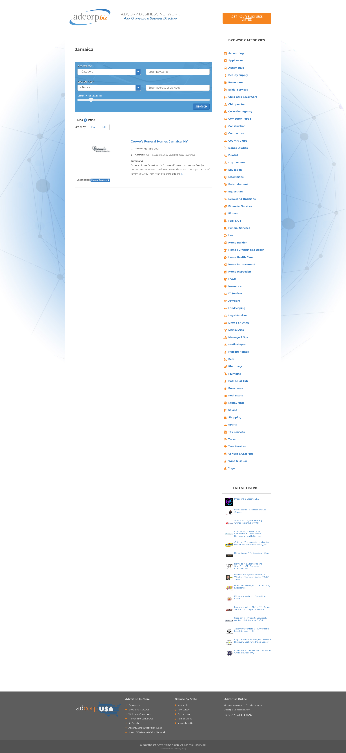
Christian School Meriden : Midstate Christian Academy (252, 651)
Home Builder (237, 242)
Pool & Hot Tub (238, 381)
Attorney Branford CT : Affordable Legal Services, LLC (251, 629)
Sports (232, 424)
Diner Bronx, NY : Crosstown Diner (252, 553)
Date (94, 127)
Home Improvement (241, 264)
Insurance (234, 286)
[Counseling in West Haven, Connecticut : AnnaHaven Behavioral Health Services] (229, 533)
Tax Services (236, 432)
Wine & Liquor (237, 461)
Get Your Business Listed (247, 18)
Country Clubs (237, 140)
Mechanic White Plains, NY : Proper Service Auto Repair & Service (252, 608)
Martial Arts (236, 330)
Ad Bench (133, 723)
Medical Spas (237, 344)
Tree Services (237, 446)
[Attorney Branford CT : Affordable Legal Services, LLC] (229, 631)
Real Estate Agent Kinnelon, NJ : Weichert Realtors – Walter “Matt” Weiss (251, 577)
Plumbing (234, 373)
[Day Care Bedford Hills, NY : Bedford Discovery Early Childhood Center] (229, 642)
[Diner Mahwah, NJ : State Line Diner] (229, 598)
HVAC (232, 279)
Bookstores (235, 82)
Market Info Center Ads (140, 718)
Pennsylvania (184, 718)
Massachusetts (185, 723)
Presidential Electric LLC (246, 498)
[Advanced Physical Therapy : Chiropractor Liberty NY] (229, 523)
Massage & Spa (238, 337)
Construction (236, 126)
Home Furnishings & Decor (246, 249)
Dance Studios (238, 148)
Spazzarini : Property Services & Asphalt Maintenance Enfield (250, 619)
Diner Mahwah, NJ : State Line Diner (249, 597)
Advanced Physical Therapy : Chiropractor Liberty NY (248, 521)
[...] (182, 173)
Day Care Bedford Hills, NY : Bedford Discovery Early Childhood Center (252, 640)
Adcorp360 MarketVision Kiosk (145, 727)
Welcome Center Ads (139, 714)
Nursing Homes (238, 351)
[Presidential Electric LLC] (229, 501)
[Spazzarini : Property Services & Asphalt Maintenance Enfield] (229, 620)
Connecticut (184, 714)
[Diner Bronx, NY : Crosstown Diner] (229, 555)
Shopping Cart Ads (138, 709)
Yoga (231, 468)
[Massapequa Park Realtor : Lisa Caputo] (229, 512)
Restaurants (236, 402)
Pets (231, 359)
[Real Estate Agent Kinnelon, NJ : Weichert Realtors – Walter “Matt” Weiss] (229, 577)
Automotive (236, 67)
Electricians (235, 177)
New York (182, 705)
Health (232, 235)
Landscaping (236, 308)
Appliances (235, 60)
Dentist (233, 155)
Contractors (236, 133)
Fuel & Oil (234, 220)
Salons (232, 410)
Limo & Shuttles (238, 322)
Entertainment (238, 184)
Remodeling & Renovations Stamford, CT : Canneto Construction (248, 566)
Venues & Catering (240, 453)
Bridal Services (238, 89)
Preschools (235, 388)
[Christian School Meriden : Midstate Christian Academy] (229, 652)
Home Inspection (239, 271)
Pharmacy (235, 366)
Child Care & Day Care (242, 96)
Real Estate (235, 395)
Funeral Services (99, 180)
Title (104, 127)
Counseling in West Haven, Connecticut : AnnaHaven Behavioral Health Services (248, 533)
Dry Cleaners (236, 162)
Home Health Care (240, 257)
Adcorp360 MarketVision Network (146, 732)
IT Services (235, 293)
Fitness (233, 213)
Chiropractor (236, 104)
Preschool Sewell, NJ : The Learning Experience (252, 586)
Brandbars (134, 705)
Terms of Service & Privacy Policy (173, 749)
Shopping (234, 417)
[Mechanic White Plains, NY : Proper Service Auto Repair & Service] (229, 609)
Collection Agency (240, 111)
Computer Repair (239, 118)
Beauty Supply (238, 75)
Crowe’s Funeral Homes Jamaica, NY (159, 141)
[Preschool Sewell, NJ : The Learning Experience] (229, 588)
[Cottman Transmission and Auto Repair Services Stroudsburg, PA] (229, 544)
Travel (232, 439)
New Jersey (183, 709)
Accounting (236, 53)
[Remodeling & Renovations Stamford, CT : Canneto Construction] (229, 566)
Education (235, 169)
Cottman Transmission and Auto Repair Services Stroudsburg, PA (251, 543)
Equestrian (235, 191)
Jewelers (234, 300)
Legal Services (237, 315)
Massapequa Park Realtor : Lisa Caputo (250, 510)
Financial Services (240, 206)
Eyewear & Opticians (242, 199)
